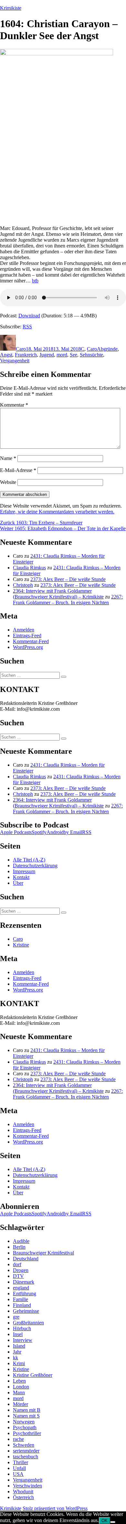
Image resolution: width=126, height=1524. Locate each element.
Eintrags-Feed (27, 635)
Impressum (24, 871)
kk (15, 1357)
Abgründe (107, 349)
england (21, 1287)
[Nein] (112, 1522)
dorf (17, 1264)
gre (16, 1317)
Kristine (21, 945)
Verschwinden (27, 1485)
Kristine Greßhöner (32, 1375)
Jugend (46, 354)
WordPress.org (28, 647)
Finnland (22, 1305)
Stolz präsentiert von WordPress (55, 1508)
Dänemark (23, 1282)
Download (29, 315)
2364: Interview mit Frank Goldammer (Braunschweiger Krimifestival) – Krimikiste (58, 593)
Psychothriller (27, 1433)
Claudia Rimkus (29, 567)
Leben (19, 1381)
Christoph (23, 585)
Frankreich (26, 354)
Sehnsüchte (91, 354)
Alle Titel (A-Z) (29, 859)
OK (104, 1520)
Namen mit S (26, 1416)
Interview (22, 1340)
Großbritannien (28, 1322)
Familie (20, 1299)
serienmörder (26, 1450)
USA (18, 1474)
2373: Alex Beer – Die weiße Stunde (68, 579)
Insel (18, 1334)
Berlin (19, 1247)
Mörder (20, 1404)
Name (8, 458)
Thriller (20, 1462)
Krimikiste (10, 8)
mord (62, 354)
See (73, 354)
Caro (21, 349)
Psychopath (25, 1427)
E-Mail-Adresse (18, 470)
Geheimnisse (26, 1311)
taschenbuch (25, 1456)
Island (19, 1346)
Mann (19, 1392)
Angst (6, 354)
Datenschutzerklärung (35, 865)
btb (35, 280)
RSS (27, 326)
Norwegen (24, 1421)
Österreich (23, 1497)
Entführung (24, 1293)
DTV (18, 1276)
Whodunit (23, 1491)
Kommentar (14, 405)
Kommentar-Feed (31, 641)
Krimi (19, 1363)
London (21, 1386)
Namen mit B (26, 1410)
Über (18, 883)
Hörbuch (22, 1328)
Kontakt (21, 877)
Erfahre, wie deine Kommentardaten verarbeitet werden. (57, 511)
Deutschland (25, 1258)
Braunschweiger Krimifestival (43, 1252)
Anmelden (23, 629)
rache (18, 1439)
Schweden (23, 1445)
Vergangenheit (14, 360)
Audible (21, 1241)
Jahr (17, 1351)
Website (8, 482)
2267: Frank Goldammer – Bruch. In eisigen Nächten (68, 599)
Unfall (19, 1468)
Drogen (20, 1270)
